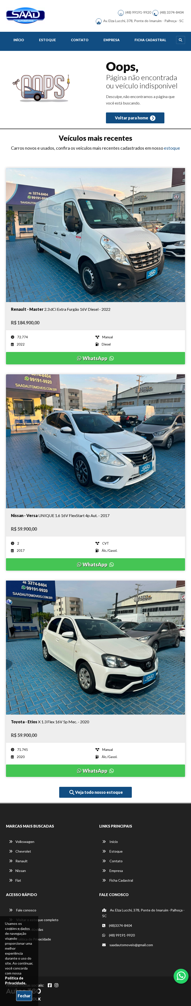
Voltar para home (132, 117)
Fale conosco (25, 910)
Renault (21, 861)
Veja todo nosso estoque (98, 792)
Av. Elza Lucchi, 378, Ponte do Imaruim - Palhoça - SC (143, 21)
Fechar (24, 995)
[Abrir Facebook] (50, 985)
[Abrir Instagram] (56, 985)
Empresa (111, 40)
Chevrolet (23, 851)
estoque (172, 148)
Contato (80, 40)
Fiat (18, 880)
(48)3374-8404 (120, 925)
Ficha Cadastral (150, 40)
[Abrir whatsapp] (181, 976)
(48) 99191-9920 (138, 12)
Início (18, 40)
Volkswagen (24, 841)
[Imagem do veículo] (95, 235)
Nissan (20, 870)
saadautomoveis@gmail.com (131, 945)
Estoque (47, 40)
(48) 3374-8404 (172, 12)
